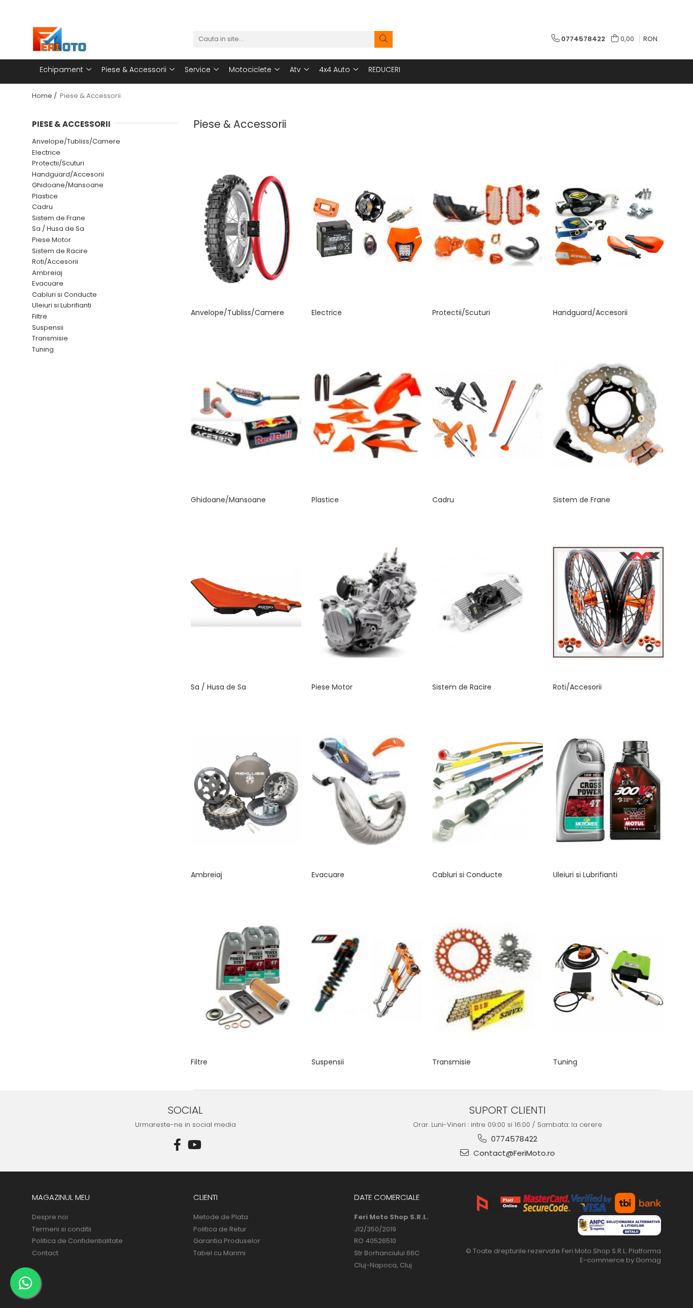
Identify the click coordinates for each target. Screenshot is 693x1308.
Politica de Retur (220, 1229)
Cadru (42, 207)
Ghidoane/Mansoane (67, 185)
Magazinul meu (61, 1197)
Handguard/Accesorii (68, 174)
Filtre (39, 316)
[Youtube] (194, 1145)
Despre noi (50, 1217)
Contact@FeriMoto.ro (513, 1153)
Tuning (43, 349)
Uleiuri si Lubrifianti (61, 305)
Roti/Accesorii (55, 261)
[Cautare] (383, 39)
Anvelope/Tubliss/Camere (76, 141)
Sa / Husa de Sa (58, 228)
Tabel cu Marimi (219, 1253)
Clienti (205, 1197)
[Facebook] (177, 1145)
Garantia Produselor (226, 1241)
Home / (45, 95)
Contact (45, 1253)
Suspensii (47, 327)
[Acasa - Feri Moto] (82, 39)
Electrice (46, 152)
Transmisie (50, 338)
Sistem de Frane (58, 218)
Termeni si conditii (61, 1229)
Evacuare (47, 283)
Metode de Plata (220, 1217)
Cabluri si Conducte (64, 294)
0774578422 (513, 1138)
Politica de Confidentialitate (77, 1241)
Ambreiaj (47, 273)
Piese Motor (51, 240)
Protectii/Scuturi (58, 163)
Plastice (45, 196)
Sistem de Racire (60, 251)
